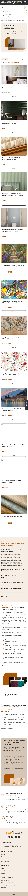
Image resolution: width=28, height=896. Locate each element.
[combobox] (14, 11)
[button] (2, 7)
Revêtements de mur (11, 20)
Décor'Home (4, 20)
